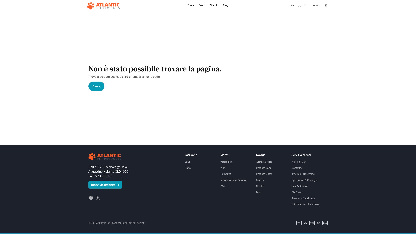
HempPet (225, 173)
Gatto (202, 5)
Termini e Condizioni (303, 198)
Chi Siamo (297, 192)
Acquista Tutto (264, 161)
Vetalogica (226, 161)
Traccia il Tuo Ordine (303, 173)
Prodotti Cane (263, 167)
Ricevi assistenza (105, 185)
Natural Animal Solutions (234, 180)
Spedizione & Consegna (305, 180)
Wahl (223, 167)
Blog (225, 5)
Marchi (214, 5)
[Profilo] (299, 5)
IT (305, 5)
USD (315, 5)
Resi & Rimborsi (301, 186)
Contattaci (297, 167)
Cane (191, 5)
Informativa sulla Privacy (306, 204)
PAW (222, 186)
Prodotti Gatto (264, 173)
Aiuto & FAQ (299, 161)
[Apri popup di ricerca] (293, 5)
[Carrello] (326, 5)
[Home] (103, 5)
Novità (259, 186)
